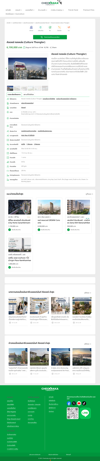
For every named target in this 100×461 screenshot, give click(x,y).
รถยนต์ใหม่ (10, 401)
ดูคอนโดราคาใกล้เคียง (49, 99)
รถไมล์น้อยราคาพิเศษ (13, 426)
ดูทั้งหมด (88, 194)
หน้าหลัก (8, 10)
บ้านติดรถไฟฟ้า (11, 445)
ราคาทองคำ (31, 412)
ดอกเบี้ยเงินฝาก (32, 408)
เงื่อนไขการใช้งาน (53, 404)
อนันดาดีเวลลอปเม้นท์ (27, 103)
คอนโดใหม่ (10, 438)
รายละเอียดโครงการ (14, 94)
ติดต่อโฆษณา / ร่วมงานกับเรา (15, 14)
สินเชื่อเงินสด (31, 401)
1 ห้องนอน (29, 144)
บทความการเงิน (11, 415)
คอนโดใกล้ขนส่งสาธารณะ (45, 131)
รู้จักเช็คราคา (52, 408)
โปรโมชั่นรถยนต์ (11, 423)
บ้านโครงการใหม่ (11, 435)
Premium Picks (88, 10)
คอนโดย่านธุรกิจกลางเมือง (28, 131)
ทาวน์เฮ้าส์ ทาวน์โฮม (12, 449)
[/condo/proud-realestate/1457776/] (49, 207)
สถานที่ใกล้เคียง (29, 94)
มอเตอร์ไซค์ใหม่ (11, 408)
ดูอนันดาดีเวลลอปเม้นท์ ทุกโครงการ (66, 99)
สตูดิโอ (23, 144)
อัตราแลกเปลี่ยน (32, 423)
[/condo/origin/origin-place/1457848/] (19, 245)
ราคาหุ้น (30, 415)
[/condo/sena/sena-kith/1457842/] (78, 207)
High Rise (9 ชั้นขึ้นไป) (27, 135)
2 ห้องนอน (37, 144)
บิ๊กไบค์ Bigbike (11, 412)
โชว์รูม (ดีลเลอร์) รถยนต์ (13, 419)
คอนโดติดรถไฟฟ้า (12, 442)
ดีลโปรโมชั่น (52, 401)
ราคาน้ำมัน (31, 419)
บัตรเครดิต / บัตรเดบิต (34, 405)
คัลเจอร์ (23, 108)
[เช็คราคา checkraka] (50, 3)
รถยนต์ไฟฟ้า (10, 405)
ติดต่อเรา (51, 411)
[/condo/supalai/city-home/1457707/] (19, 207)
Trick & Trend (73, 10)
